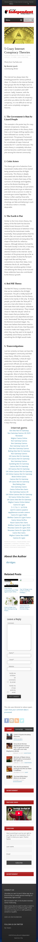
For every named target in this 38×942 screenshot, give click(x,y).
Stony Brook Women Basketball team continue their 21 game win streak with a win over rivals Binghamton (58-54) (18, 747)
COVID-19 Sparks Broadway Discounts (22, 735)
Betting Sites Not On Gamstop (19, 451)
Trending (28, 729)
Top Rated (19, 729)
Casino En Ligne (19, 505)
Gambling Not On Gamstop (19, 464)
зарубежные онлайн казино (19, 512)
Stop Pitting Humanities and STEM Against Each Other (11, 590)
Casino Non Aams (19, 533)
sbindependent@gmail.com (13, 910)
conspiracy (7, 543)
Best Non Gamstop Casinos (19, 448)
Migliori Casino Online (19, 438)
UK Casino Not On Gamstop (19, 456)
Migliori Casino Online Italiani (19, 502)
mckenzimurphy (18, 740)
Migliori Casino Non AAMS (19, 535)
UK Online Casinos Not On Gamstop (19, 471)
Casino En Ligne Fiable (19, 515)
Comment (11, 623)
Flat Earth (12, 545)
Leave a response (23, 57)
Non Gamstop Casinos (19, 441)
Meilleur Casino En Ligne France (19, 517)
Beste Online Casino (19, 476)
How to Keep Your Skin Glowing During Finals (10, 608)
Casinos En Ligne (19, 538)
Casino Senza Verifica (19, 520)
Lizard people (21, 545)
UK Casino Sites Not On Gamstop (19, 499)
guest (26, 772)
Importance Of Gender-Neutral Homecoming (25, 607)
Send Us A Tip (18, 938)
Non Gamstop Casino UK (19, 446)
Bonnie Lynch (26, 541)
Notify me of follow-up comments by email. (12, 677)
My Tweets (7, 928)
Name (11, 653)
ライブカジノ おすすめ (19, 507)
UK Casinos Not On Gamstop (19, 459)
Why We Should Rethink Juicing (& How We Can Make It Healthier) (22, 768)
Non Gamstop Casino (19, 487)
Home (11, 2)
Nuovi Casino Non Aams (19, 522)
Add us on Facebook (13, 917)
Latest (9, 729)
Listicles (7, 57)
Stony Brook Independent (17, 547)
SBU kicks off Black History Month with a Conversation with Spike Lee (22, 759)
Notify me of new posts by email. (12, 689)
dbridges (13, 55)
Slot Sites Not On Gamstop (19, 430)
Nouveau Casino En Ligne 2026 (19, 528)
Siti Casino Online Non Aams (19, 497)
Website (11, 666)
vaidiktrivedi (27, 753)
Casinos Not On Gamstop (19, 466)
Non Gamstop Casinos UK (19, 492)
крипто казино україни (19, 510)
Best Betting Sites (19, 484)
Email (12, 660)
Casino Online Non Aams (19, 489)
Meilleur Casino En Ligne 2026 (19, 525)
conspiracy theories (18, 543)
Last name (10, 847)
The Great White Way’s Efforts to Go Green (21, 777)
